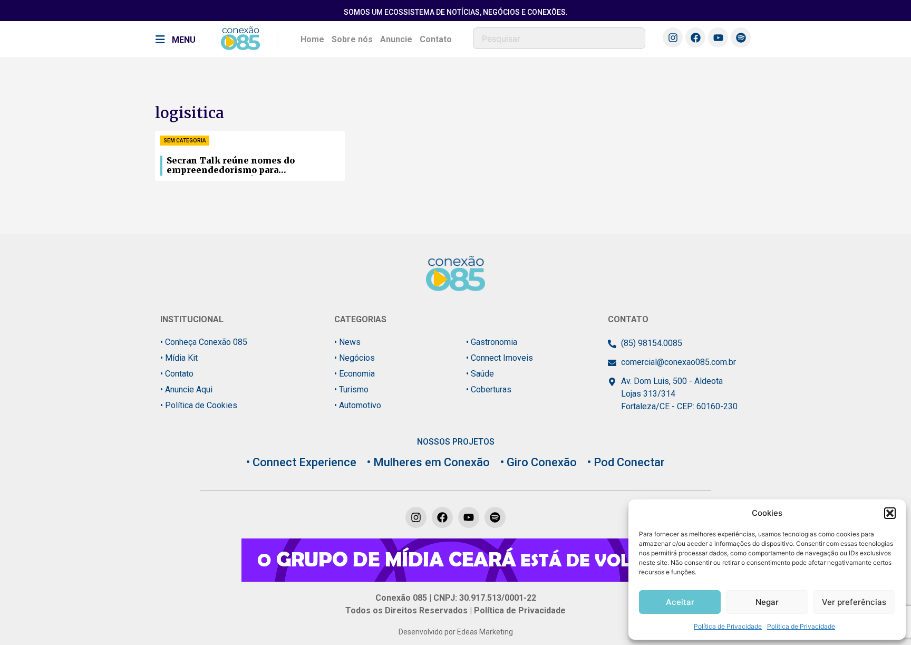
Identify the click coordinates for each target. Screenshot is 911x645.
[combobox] (559, 38)
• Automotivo (357, 405)
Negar (767, 602)
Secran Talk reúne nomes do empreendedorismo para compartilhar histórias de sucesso (244, 166)
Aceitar (680, 602)
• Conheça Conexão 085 (203, 342)
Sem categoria (184, 140)
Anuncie (396, 39)
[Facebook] (695, 37)
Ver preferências (854, 602)
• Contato (176, 374)
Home (312, 39)
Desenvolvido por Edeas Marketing (456, 632)
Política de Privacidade (728, 626)
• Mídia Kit (179, 358)
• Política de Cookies (198, 405)
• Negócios (354, 358)
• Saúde (480, 374)
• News (347, 342)
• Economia (354, 374)
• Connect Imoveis (499, 358)
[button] (890, 513)
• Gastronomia (491, 342)
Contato (436, 39)
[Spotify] (741, 37)
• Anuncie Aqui (186, 389)
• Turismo (351, 389)
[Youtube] (718, 37)
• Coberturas (488, 389)
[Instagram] (673, 37)
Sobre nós (352, 39)
